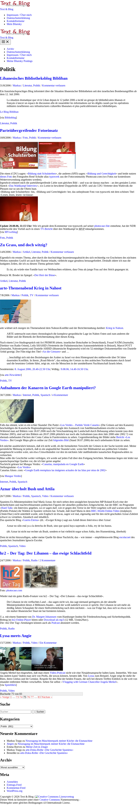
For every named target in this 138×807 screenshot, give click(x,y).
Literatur (27, 85)
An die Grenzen (51, 351)
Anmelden (12, 781)
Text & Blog (6, 9)
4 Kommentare (60, 395)
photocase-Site (102, 225)
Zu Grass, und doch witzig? (23, 245)
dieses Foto (6, 176)
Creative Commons (49, 799)
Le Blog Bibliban (9, 111)
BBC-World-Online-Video (105, 510)
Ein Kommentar (48, 642)
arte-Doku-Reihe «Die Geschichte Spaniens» (49, 749)
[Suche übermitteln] (33, 712)
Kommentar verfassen (53, 85)
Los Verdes (24, 467)
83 (39, 697)
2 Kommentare (47, 560)
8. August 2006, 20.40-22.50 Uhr (32, 369)
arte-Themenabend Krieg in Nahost (30, 288)
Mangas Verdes (13, 476)
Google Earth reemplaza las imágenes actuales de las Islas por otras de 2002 (65, 470)
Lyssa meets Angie (15, 636)
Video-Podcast (57, 672)
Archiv (10, 48)
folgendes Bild (61, 440)
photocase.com (14, 590)
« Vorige (4, 697)
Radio (34, 560)
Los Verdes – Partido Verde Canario (80, 425)
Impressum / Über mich (19, 15)
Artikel (26, 251)
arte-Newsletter (13, 374)
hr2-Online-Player (21, 619)
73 (17, 697)
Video (45, 496)
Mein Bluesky (14, 24)
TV (31, 295)
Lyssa (91, 675)
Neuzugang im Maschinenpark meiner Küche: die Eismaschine (59, 740)
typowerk (54, 176)
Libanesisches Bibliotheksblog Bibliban (33, 78)
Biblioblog (10, 117)
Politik (36, 85)
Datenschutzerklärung (18, 18)
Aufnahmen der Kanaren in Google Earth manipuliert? (48, 388)
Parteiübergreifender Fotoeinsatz (29, 130)
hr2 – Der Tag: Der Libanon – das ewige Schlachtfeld (45, 553)
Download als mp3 (54, 619)
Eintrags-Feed (14, 784)
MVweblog (11, 232)
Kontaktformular (15, 21)
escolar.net (124, 537)
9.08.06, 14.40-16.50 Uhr (74, 369)
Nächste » (47, 697)
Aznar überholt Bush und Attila (27, 489)
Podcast (55, 622)
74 (21, 697)
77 (32, 697)
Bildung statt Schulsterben (42, 173)
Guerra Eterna (30, 520)
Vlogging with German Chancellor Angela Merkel (89, 681)
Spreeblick (10, 684)
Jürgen (10, 743)
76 (28, 697)
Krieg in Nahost (114, 328)
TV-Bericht (46, 228)
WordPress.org (14, 790)
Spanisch (45, 395)
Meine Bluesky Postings (19, 61)
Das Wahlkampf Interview (23, 185)
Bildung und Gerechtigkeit (102, 173)
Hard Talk (6, 507)
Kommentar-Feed (16, 787)
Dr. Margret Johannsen (44, 616)
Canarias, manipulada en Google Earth (63, 464)
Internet (27, 395)
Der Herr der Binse (44, 275)
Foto (25, 137)
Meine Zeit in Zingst (37, 746)
